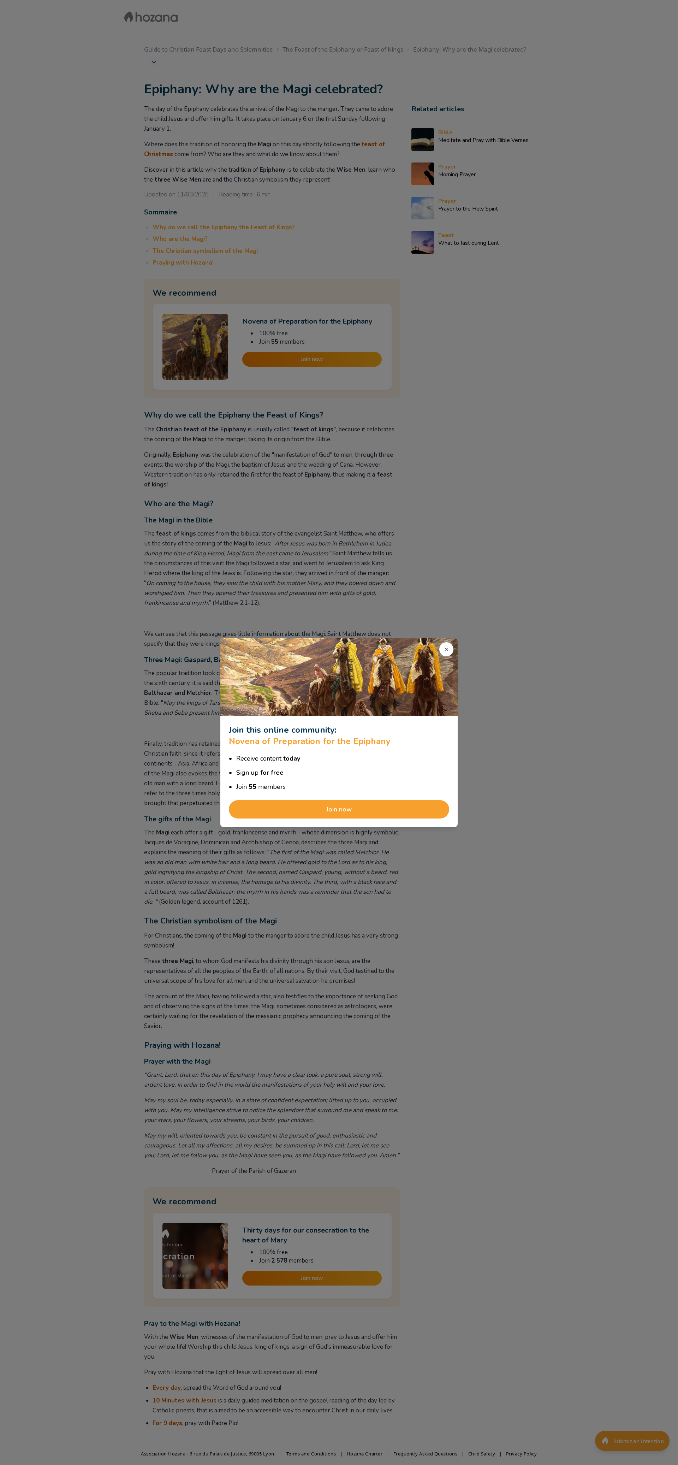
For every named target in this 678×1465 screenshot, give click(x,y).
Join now (339, 809)
